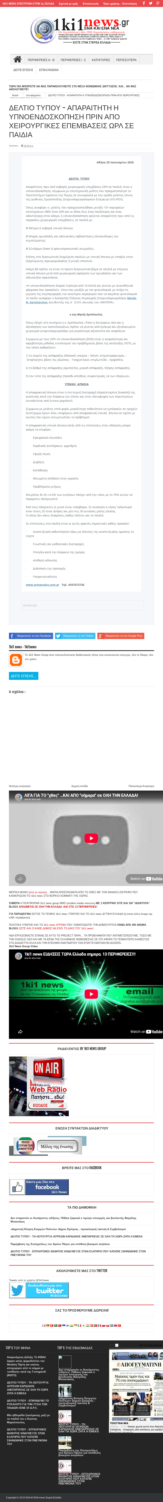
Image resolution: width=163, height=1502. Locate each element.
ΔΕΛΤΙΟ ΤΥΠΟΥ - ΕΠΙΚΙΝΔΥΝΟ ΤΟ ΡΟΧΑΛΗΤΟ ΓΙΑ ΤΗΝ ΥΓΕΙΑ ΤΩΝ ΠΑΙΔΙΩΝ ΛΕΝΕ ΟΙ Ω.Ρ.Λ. (28, 1404)
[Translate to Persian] (87, 1325)
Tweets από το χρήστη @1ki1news (29, 1280)
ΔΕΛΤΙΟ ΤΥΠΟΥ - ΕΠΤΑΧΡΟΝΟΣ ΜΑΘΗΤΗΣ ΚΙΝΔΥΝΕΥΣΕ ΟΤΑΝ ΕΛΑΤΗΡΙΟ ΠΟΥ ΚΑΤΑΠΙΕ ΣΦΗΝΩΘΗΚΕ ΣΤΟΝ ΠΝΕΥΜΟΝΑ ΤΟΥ (27, 1437)
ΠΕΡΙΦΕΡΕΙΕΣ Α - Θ (41, 59)
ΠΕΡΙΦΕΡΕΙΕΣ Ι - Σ (73, 59)
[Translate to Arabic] (55, 1325)
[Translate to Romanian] (99, 1325)
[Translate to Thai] (115, 1325)
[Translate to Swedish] (111, 1325)
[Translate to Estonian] (63, 1325)
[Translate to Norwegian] (91, 1325)
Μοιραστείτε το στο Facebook (34, 635)
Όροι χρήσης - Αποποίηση (120, 3)
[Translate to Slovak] (107, 1325)
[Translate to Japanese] (83, 1325)
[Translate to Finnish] (67, 1325)
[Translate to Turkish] (51, 1325)
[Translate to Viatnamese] (119, 1325)
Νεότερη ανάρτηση (19, 786)
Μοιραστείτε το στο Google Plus (124, 635)
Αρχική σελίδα (79, 786)
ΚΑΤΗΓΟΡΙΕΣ (101, 59)
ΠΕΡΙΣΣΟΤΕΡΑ (126, 59)
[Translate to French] (43, 1325)
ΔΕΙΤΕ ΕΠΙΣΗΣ (23, 69)
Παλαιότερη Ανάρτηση (141, 786)
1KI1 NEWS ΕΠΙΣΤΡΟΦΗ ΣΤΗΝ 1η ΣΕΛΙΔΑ (28, 3)
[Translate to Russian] (103, 1325)
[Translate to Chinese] (59, 1325)
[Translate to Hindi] (71, 1325)
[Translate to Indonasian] (75, 1325)
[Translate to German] (47, 1325)
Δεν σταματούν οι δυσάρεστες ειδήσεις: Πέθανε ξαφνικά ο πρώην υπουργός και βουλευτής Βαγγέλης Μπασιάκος (78, 1374)
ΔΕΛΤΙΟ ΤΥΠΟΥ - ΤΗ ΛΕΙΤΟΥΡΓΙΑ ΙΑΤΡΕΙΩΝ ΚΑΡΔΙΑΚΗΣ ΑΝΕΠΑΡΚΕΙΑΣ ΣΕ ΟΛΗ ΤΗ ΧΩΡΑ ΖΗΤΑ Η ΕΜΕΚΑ (77, 1236)
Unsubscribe (30, 605)
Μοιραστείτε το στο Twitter (78, 635)
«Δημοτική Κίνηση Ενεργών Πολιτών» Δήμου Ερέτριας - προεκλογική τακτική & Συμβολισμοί (68, 1229)
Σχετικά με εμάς (68, 3)
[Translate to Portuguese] (95, 1325)
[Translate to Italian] (79, 1325)
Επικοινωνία (91, 3)
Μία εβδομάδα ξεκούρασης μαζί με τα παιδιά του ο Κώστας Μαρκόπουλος (28, 1419)
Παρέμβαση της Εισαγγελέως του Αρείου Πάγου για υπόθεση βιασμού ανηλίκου (60, 1244)
